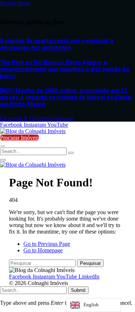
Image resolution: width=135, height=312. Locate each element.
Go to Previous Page (46, 244)
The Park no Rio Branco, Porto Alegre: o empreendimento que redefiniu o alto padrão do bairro (64, 69)
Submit (78, 290)
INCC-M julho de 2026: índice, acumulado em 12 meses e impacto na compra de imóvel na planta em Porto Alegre (65, 97)
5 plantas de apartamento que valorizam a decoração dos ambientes (56, 44)
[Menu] (3, 146)
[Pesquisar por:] (43, 263)
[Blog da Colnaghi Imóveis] (33, 131)
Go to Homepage (43, 250)
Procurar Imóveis (19, 138)
